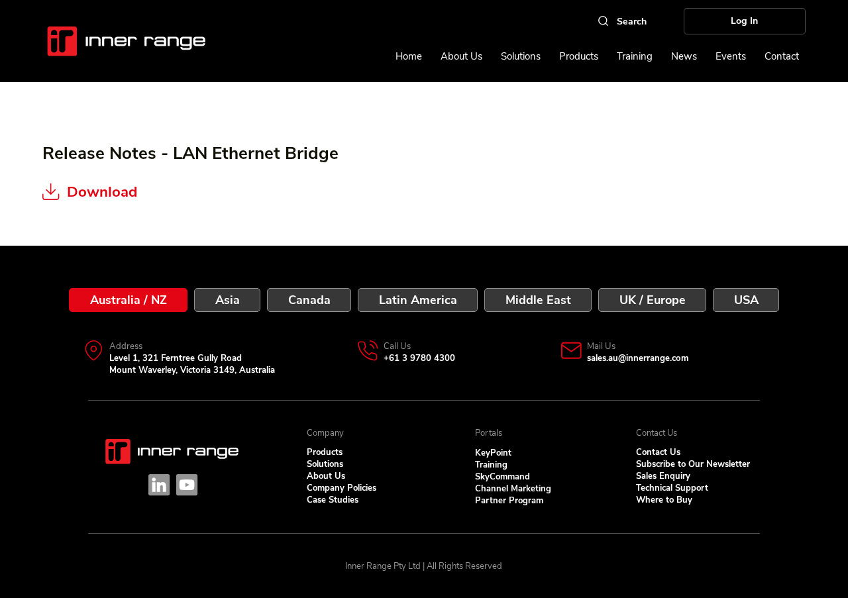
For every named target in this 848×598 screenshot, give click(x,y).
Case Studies (332, 500)
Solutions (325, 464)
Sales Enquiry (663, 476)
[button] (731, 56)
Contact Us (658, 452)
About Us (326, 476)
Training (491, 465)
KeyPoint (493, 453)
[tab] (128, 300)
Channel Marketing (513, 489)
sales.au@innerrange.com (637, 358)
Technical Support (672, 488)
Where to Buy (664, 500)
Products (325, 452)
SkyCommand (502, 477)
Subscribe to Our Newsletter (693, 464)
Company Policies (341, 488)
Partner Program (509, 501)
